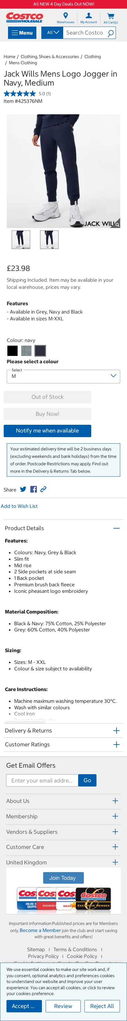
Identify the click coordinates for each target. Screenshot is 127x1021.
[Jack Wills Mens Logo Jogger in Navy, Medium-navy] (40, 351)
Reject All (102, 1006)
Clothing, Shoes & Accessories (50, 56)
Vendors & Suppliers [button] (32, 831)
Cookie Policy (82, 956)
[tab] (63, 801)
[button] (112, 33)
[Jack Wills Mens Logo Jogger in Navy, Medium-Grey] (26, 351)
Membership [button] (22, 816)
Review (63, 1006)
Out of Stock (47, 396)
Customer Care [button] (25, 846)
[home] (24, 17)
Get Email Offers (30, 765)
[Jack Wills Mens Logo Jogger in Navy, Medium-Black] (12, 351)
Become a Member (40, 930)
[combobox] (52, 32)
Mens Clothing (23, 62)
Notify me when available (47, 430)
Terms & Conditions (75, 949)
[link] (23, 489)
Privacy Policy (43, 956)
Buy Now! (47, 413)
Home (9, 56)
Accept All (24, 1006)
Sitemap (36, 949)
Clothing (92, 56)
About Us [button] (18, 800)
